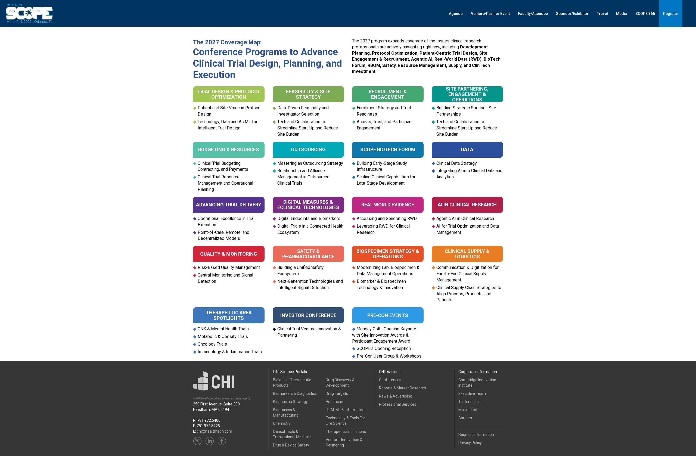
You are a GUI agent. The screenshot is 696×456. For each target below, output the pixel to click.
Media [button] (621, 13)
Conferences (390, 380)
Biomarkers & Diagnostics (295, 393)
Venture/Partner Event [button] (490, 13)
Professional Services (397, 404)
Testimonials (469, 401)
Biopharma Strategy (290, 401)
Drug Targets (337, 393)
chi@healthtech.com (214, 431)
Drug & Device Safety (291, 445)
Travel (602, 13)
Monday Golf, (368, 328)
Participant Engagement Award (381, 341)
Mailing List (467, 410)
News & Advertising (395, 396)
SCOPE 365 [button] (645, 13)
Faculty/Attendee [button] (533, 13)
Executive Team (472, 393)
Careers (465, 418)
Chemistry (282, 423)
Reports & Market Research (402, 388)
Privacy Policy (470, 443)
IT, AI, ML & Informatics (345, 410)
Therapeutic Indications (346, 431)
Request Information (476, 434)
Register (670, 13)
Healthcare (335, 401)
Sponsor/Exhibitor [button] (572, 13)
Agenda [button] (456, 13)
